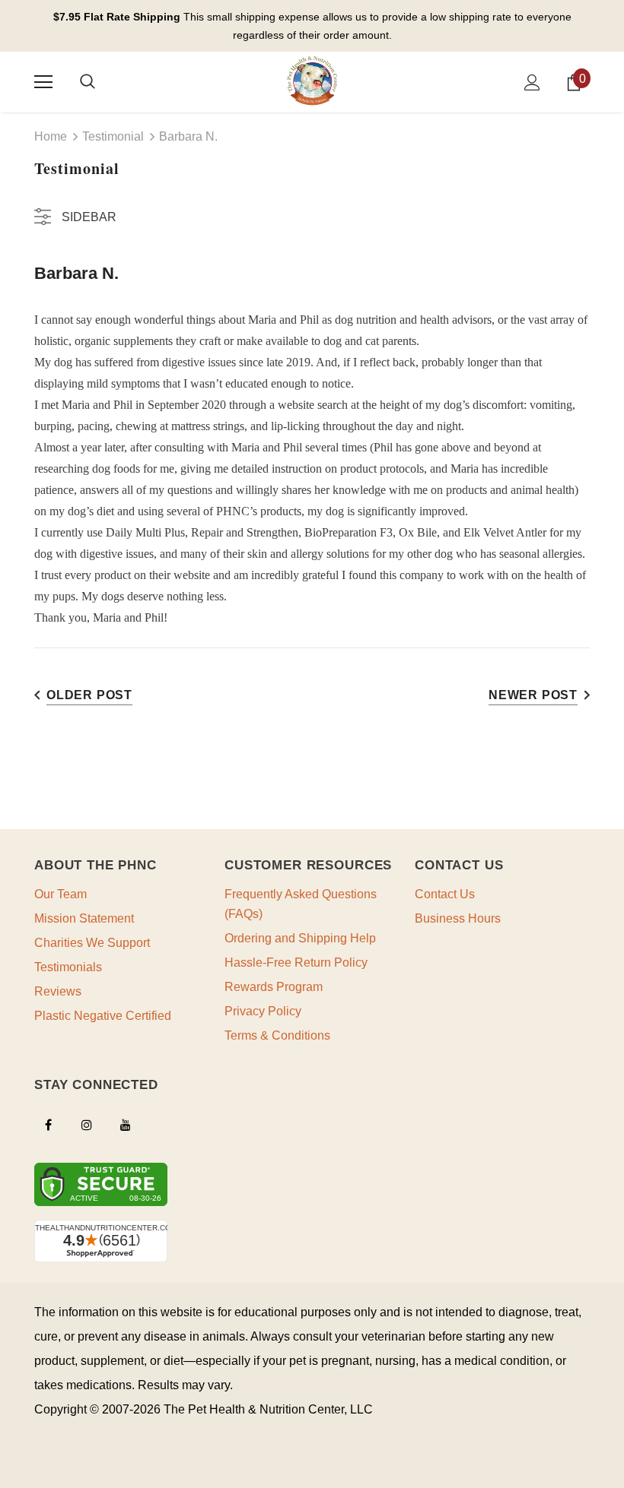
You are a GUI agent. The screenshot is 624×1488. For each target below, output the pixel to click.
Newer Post (533, 695)
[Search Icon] (87, 82)
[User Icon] (532, 82)
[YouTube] (125, 1124)
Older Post (89, 695)
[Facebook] (48, 1124)
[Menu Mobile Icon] (43, 82)
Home (50, 136)
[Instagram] (86, 1124)
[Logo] (312, 81)
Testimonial (113, 136)
